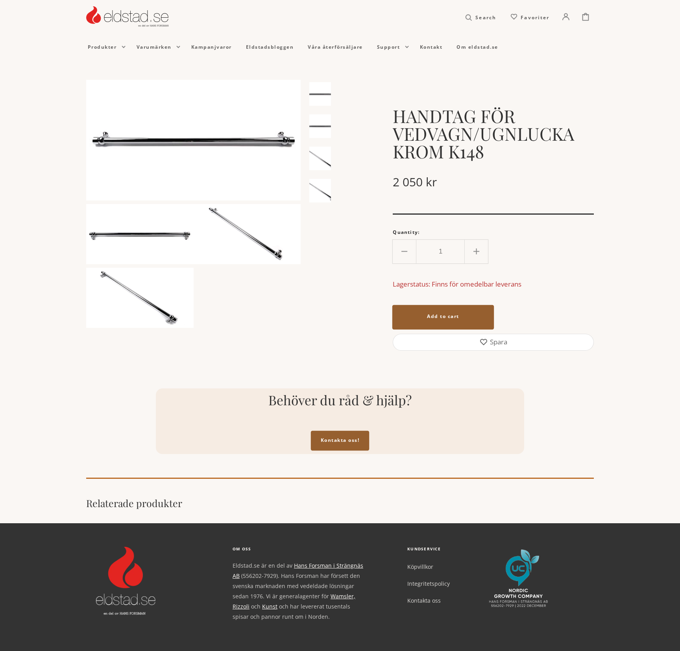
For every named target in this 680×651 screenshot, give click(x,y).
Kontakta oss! (340, 440)
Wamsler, (343, 596)
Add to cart (443, 316)
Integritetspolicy (428, 583)
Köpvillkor (420, 566)
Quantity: (406, 232)
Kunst (269, 606)
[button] (480, 16)
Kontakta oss (424, 600)
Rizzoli (241, 606)
